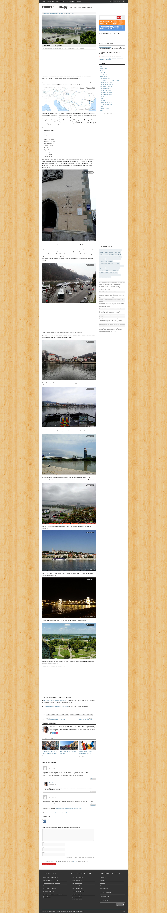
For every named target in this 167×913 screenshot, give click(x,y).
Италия (106, 252)
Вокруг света (103, 72)
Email (43, 847)
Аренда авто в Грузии (77, 883)
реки (84, 714)
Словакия (89, 714)
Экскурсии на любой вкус (49, 891)
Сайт (43, 852)
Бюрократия (103, 70)
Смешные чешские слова (85, 719)
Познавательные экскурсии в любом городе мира (56, 706)
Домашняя (46, 13)
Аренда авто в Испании (77, 885)
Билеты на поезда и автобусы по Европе (53, 894)
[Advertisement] (69, 62)
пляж (118, 268)
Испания (101, 252)
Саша (49, 796)
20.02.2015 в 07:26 (52, 768)
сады (111, 272)
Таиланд (101, 254)
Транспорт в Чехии (104, 108)
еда (114, 263)
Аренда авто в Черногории (78, 891)
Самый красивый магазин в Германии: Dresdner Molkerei (50, 752)
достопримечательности (115, 259)
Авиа (101, 66)
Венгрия (72, 714)
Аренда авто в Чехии (77, 894)
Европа (120, 249)
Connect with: (45, 819)
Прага (101, 98)
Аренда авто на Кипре (77, 888)
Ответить (93, 778)
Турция (106, 254)
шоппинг (108, 277)
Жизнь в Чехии (103, 76)
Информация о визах (105, 38)
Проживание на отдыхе (106, 102)
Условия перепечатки (60, 1)
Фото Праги (111, 254)
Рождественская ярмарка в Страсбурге (55, 719)
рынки (107, 272)
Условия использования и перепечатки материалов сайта (70, 911)
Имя (43, 842)
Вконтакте (103, 877)
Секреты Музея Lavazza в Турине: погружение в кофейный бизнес (86, 753)
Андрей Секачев (48, 48)
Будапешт (62, 714)
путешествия (107, 270)
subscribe (75, 861)
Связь (101, 106)
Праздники (102, 100)
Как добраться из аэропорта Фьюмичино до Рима (114, 282)
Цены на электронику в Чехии (109, 291)
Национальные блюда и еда (106, 88)
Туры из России (47, 897)
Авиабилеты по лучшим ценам (50, 877)
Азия (105, 249)
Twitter (102, 885)
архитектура (102, 259)
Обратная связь (50, 1)
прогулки (101, 270)
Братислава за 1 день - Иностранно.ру (64, 812)
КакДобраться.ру (104, 896)
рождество (102, 272)
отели (107, 268)
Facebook (102, 883)
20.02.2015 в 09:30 (53, 784)
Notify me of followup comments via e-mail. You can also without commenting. (67, 861)
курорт (114, 265)
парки (111, 268)
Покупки (102, 96)
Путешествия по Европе (56, 13)
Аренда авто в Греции (77, 880)
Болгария (110, 249)
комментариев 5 (72, 48)
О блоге (43, 1)
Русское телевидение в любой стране (109, 28)
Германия (78, 714)
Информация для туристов (106, 82)
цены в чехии (102, 277)
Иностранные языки (105, 78)
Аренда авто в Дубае (77, 899)
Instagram (102, 880)
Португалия (117, 252)
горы (107, 259)
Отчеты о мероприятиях (106, 94)
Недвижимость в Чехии (105, 90)
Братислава (55, 714)
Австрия (48, 714)
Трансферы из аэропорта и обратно (51, 885)
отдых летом (102, 268)
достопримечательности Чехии (106, 263)
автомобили (118, 256)
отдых (122, 265)
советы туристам (117, 274)
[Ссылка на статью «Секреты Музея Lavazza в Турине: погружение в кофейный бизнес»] (87, 749)
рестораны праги (115, 270)
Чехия (101, 110)
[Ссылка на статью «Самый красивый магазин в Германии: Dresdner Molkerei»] (50, 749)
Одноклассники (104, 888)
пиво (115, 268)
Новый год (111, 252)
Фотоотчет (102, 256)
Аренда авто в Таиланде (77, 897)
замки (118, 263)
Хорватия (113, 256)
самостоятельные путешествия (106, 274)
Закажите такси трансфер (105, 47)
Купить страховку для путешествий (51, 883)
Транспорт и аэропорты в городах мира (110, 36)
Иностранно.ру (55, 6)
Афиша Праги (103, 68)
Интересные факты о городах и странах (110, 80)
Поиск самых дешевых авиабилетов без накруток (55, 700)
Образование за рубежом (106, 92)
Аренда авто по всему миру (49, 888)
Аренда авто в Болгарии (77, 877)
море (118, 265)
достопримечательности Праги (106, 261)
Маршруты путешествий (106, 86)
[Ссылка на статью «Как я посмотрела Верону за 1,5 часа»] (69, 749)
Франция (107, 256)
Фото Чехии (118, 254)
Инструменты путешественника (74, 1)
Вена (67, 714)
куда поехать (109, 265)
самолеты (115, 272)
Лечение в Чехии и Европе (106, 84)
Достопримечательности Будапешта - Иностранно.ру (68, 808)
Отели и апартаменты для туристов (51, 880)
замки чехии (102, 265)
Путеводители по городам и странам (109, 40)
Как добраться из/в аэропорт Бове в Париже (114, 308)
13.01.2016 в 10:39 (52, 797)
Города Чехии (103, 74)
